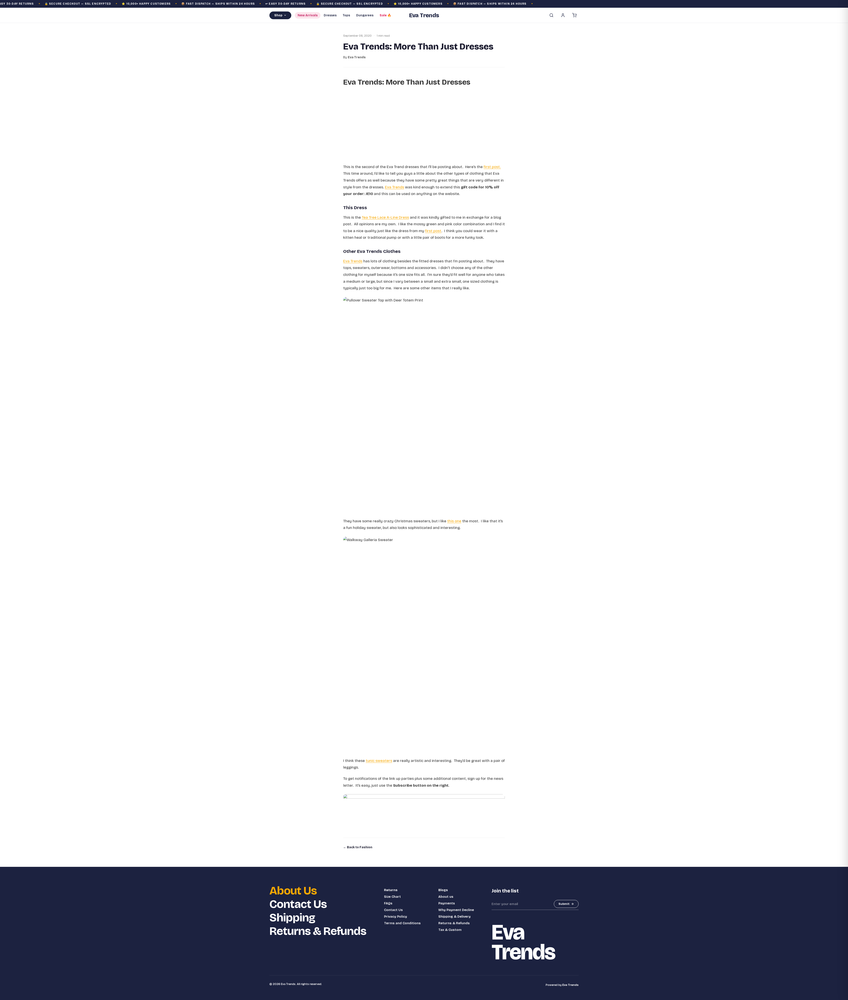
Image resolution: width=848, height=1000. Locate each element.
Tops (346, 15)
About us (445, 897)
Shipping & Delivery (454, 917)
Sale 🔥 (385, 15)
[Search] (551, 15)
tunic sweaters (379, 760)
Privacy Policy (395, 917)
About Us (293, 890)
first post (433, 231)
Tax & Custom (450, 930)
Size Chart (392, 897)
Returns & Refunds (317, 931)
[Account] (563, 15)
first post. (492, 167)
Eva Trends (394, 187)
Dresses (330, 15)
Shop (278, 15)
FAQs (388, 903)
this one (454, 521)
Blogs (443, 890)
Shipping (292, 917)
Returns (391, 890)
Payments (446, 903)
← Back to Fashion (357, 847)
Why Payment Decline (456, 910)
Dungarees (364, 15)
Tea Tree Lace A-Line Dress (385, 217)
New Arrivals (308, 15)
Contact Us (298, 904)
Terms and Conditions (402, 923)
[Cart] (574, 15)
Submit (564, 904)
